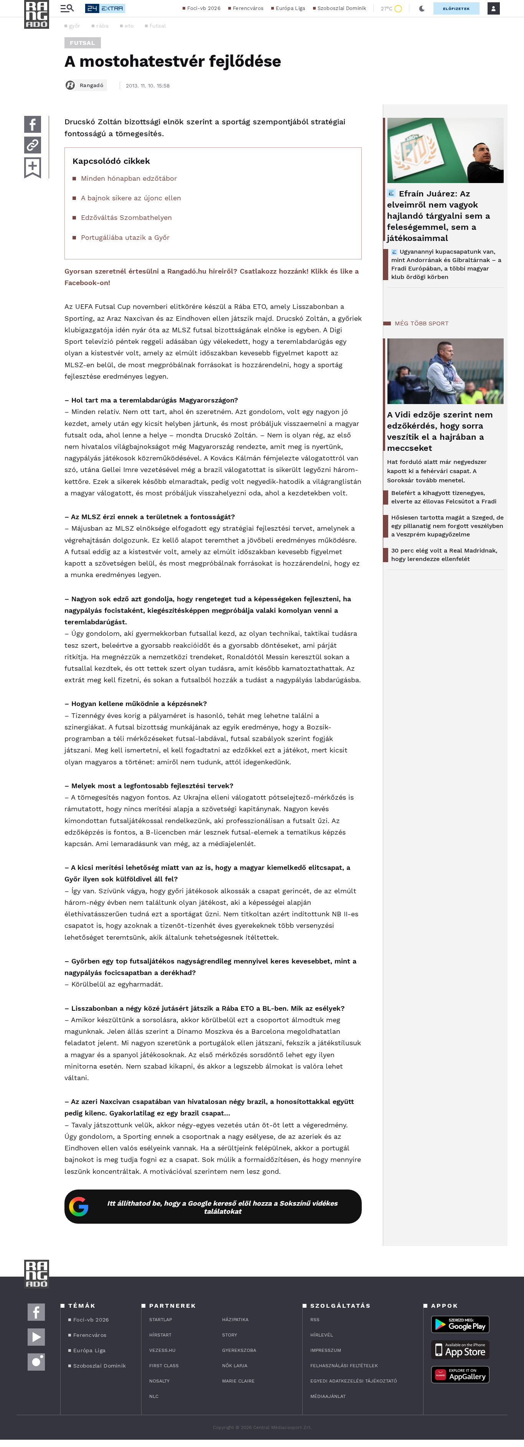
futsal (158, 26)
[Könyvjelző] (32, 167)
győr (74, 26)
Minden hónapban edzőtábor (129, 178)
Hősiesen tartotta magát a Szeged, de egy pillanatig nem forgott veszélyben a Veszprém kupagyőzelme (447, 526)
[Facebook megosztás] (32, 124)
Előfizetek (456, 9)
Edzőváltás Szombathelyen (126, 217)
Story (229, 1335)
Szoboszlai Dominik (342, 8)
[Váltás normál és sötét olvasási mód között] (422, 8)
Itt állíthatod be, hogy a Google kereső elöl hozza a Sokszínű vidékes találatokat (222, 1207)
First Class (164, 1365)
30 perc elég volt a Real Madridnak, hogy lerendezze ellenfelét (444, 555)
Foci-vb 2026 (204, 8)
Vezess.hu (162, 1350)
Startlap (160, 1319)
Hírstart (160, 1335)
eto (129, 26)
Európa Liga (290, 8)
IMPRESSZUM (325, 1350)
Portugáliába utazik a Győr (125, 237)
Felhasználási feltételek (344, 1365)
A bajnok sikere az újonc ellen (131, 198)
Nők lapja (234, 1365)
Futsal (83, 42)
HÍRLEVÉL (321, 1335)
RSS (315, 1319)
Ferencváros (248, 8)
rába (102, 26)
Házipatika (235, 1319)
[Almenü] (67, 8)
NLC (153, 1396)
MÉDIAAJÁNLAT (328, 1396)
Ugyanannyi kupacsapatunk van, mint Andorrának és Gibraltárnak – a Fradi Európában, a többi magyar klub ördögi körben (446, 264)
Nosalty (159, 1381)
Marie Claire (238, 1381)
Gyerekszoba (239, 1350)
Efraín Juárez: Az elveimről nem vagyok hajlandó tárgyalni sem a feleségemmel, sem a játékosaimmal (438, 216)
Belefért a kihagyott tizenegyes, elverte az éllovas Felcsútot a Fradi (443, 497)
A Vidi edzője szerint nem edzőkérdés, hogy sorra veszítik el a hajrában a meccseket (440, 431)
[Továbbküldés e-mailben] (32, 145)
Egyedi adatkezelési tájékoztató (353, 1381)
